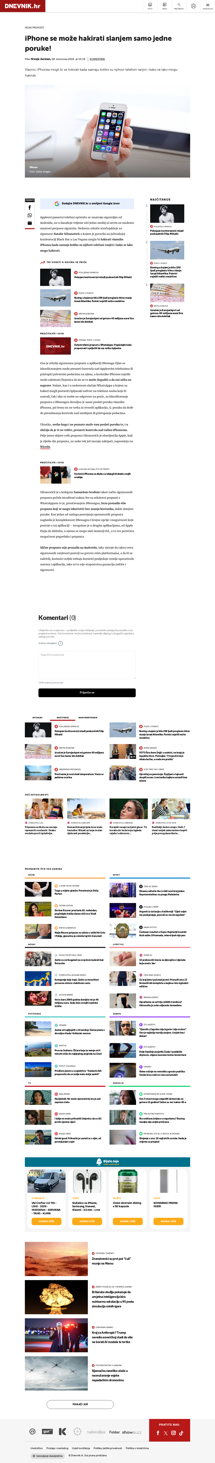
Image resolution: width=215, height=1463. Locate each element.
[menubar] (193, 6)
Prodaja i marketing (57, 1448)
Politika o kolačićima (137, 1448)
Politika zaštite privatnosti (108, 1448)
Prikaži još (80, 1404)
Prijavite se (87, 692)
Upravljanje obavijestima (49, 1456)
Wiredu (45, 446)
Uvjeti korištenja (81, 1448)
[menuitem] (193, 6)
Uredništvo (36, 1448)
